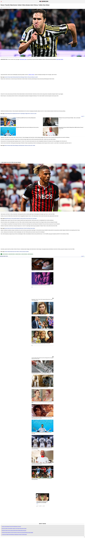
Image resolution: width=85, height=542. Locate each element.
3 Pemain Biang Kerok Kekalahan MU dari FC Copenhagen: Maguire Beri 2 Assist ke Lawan (20, 113)
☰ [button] (1, 1)
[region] (42, 540)
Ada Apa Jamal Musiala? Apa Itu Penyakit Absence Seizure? (11, 526)
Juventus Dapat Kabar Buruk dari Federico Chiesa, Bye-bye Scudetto (16, 251)
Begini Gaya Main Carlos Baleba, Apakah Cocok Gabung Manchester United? (14, 528)
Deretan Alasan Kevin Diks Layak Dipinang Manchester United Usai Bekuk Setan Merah (19, 228)
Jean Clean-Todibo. (59, 59)
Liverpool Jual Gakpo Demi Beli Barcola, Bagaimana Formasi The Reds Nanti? (14, 534)
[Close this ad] (84, 537)
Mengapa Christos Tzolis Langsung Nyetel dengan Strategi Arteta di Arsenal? (14, 530)
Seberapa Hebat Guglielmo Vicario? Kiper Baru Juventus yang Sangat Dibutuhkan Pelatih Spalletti (17, 532)
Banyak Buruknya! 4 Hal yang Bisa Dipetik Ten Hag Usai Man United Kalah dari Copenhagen (20, 218)
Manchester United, (23, 59)
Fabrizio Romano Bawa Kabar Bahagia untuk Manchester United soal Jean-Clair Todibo (19, 145)
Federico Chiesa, (31, 74)
